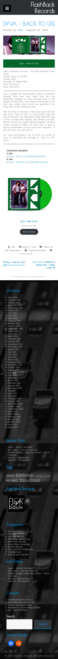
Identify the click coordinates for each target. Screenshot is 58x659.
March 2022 (13, 380)
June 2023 (12, 354)
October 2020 (14, 406)
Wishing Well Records (18, 554)
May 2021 (12, 395)
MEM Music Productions (18, 539)
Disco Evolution (15, 531)
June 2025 (12, 313)
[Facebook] (11, 643)
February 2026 (14, 300)
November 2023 (15, 346)
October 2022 (14, 367)
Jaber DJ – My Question (19, 460)
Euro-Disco (39, 476)
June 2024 (12, 333)
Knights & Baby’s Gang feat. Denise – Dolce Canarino (28, 454)
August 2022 (13, 370)
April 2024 (13, 336)
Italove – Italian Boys (18, 457)
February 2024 (14, 338)
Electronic (25, 475)
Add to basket (29, 232)
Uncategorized (14, 552)
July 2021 (12, 390)
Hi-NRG (12, 480)
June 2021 (12, 393)
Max (21, 30)
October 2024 (14, 326)
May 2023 (12, 357)
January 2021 (14, 401)
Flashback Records (37, 250)
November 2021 (15, 388)
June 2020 (12, 411)
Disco (46, 246)
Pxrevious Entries (14, 263)
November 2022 (15, 364)
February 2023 (14, 362)
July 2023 (12, 352)
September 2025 (15, 307)
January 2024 (14, 341)
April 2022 (13, 377)
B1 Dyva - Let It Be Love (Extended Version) (27, 162)
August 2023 (13, 349)
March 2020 (13, 414)
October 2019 (14, 421)
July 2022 (12, 372)
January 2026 (14, 302)
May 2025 (12, 315)
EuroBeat (47, 476)
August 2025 (13, 310)
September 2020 (15, 409)
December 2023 (15, 344)
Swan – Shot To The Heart (20, 447)
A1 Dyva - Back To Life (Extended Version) (26, 156)
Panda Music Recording (19, 544)
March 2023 (13, 359)
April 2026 (13, 297)
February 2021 (14, 398)
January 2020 (14, 419)
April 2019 (13, 427)
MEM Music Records (17, 541)
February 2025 (14, 320)
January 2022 (14, 385)
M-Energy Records (16, 536)
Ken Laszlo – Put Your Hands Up (23, 449)
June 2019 (12, 424)
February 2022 (14, 383)
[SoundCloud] (19, 643)
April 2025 (13, 318)
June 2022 (12, 375)
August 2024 (13, 331)
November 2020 (15, 403)
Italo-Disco (15, 250)
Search (10, 616)
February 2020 (14, 416)
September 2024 (15, 328)
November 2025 (15, 305)
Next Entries (44, 264)
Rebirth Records (15, 546)
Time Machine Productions (20, 549)
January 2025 (14, 323)
